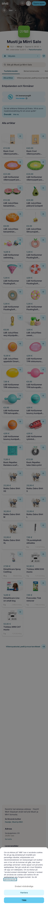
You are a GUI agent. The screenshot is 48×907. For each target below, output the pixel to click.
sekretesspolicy (10, 879)
